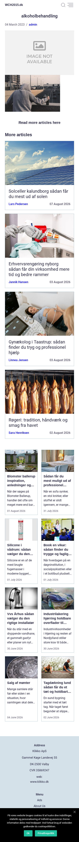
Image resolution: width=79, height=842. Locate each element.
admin (33, 24)
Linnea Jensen (18, 360)
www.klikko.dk (39, 781)
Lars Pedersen (18, 204)
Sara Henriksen (19, 433)
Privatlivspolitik (46, 833)
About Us (39, 806)
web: (39, 777)
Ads (39, 800)
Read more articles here (39, 123)
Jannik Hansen (18, 282)
